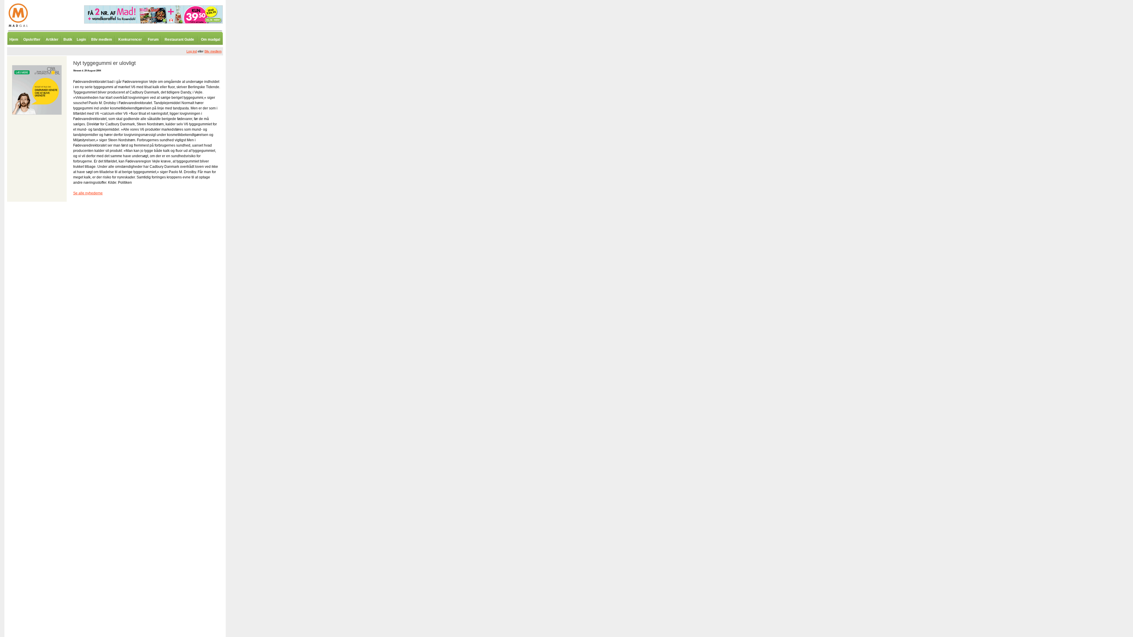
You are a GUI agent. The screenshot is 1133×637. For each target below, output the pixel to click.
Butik (67, 39)
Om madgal (210, 39)
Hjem (13, 39)
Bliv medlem (101, 39)
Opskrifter (31, 39)
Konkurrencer (130, 39)
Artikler (52, 39)
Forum (153, 39)
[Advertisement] (256, 146)
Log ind (191, 51)
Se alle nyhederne (88, 193)
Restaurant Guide (179, 39)
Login (81, 39)
